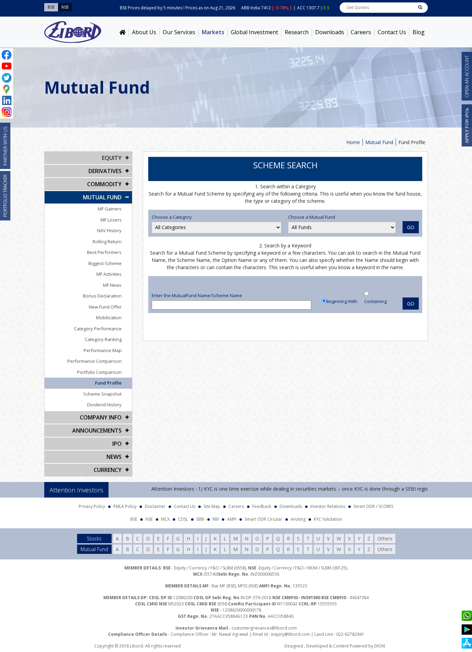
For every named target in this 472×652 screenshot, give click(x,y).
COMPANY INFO (101, 417)
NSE (149, 519)
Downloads (329, 32)
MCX (165, 519)
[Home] (122, 32)
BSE (133, 519)
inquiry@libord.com (290, 634)
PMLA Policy (124, 506)
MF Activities (109, 274)
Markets (213, 32)
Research (297, 32)
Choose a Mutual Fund (311, 217)
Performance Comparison (94, 361)
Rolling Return (107, 241)
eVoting (298, 519)
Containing (375, 301)
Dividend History (104, 404)
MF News (112, 285)
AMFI (231, 519)
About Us (144, 32)
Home (353, 142)
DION (379, 646)
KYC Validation (328, 519)
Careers (361, 32)
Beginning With (341, 301)
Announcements (97, 430)
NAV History (109, 230)
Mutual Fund (379, 142)
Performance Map (103, 350)
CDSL (183, 519)
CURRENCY (108, 470)
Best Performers (104, 252)
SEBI (200, 519)
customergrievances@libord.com (264, 628)
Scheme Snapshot (102, 394)
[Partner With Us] (5, 146)
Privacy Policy (92, 506)
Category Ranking (103, 339)
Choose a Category (172, 217)
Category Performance (98, 328)
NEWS (114, 457)
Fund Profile (108, 383)
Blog (419, 32)
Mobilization (109, 317)
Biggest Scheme (105, 263)
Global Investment (254, 32)
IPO (117, 443)
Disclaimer (155, 506)
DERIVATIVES (105, 171)
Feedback (261, 506)
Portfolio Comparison (99, 372)
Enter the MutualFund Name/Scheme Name (197, 295)
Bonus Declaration (102, 296)
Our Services (179, 32)
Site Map (212, 506)
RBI (216, 519)
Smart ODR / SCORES (373, 506)
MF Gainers (110, 209)
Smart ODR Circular (263, 519)
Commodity (104, 184)
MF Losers (111, 220)
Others (385, 538)
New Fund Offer (105, 307)
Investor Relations (327, 506)
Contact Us (392, 32)
